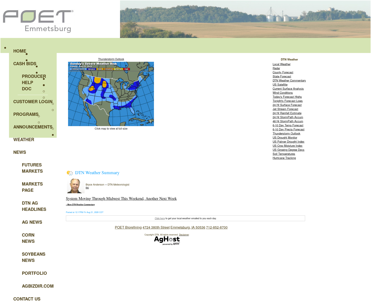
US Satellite (280, 84)
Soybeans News (33, 257)
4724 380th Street (156, 227)
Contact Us (26, 299)
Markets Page (32, 187)
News (19, 152)
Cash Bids (24, 63)
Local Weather (281, 64)
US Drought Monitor (285, 137)
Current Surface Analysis (288, 88)
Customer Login (32, 101)
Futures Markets (32, 168)
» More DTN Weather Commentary (80, 204)
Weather (23, 139)
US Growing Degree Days (288, 150)
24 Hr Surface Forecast (287, 105)
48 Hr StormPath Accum (288, 121)
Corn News (28, 238)
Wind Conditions (283, 93)
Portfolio (34, 273)
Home (19, 51)
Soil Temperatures (284, 154)
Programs (25, 114)
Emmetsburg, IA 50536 (187, 227)
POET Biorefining (128, 227)
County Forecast (283, 72)
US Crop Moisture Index (288, 145)
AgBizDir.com (35, 286)
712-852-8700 (217, 227)
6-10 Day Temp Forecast (288, 125)
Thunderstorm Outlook (111, 59)
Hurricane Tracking (284, 158)
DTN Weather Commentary (289, 80)
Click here (160, 218)
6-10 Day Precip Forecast (288, 129)
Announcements (32, 127)
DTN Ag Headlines (34, 206)
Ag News (32, 222)
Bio (87, 187)
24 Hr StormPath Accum (288, 117)
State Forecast (282, 76)
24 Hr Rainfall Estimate (287, 113)
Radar (276, 68)
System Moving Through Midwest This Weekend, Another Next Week (121, 198)
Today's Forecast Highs (287, 97)
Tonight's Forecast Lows (288, 101)
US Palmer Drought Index (288, 141)
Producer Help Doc (34, 82)
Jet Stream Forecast (285, 109)
